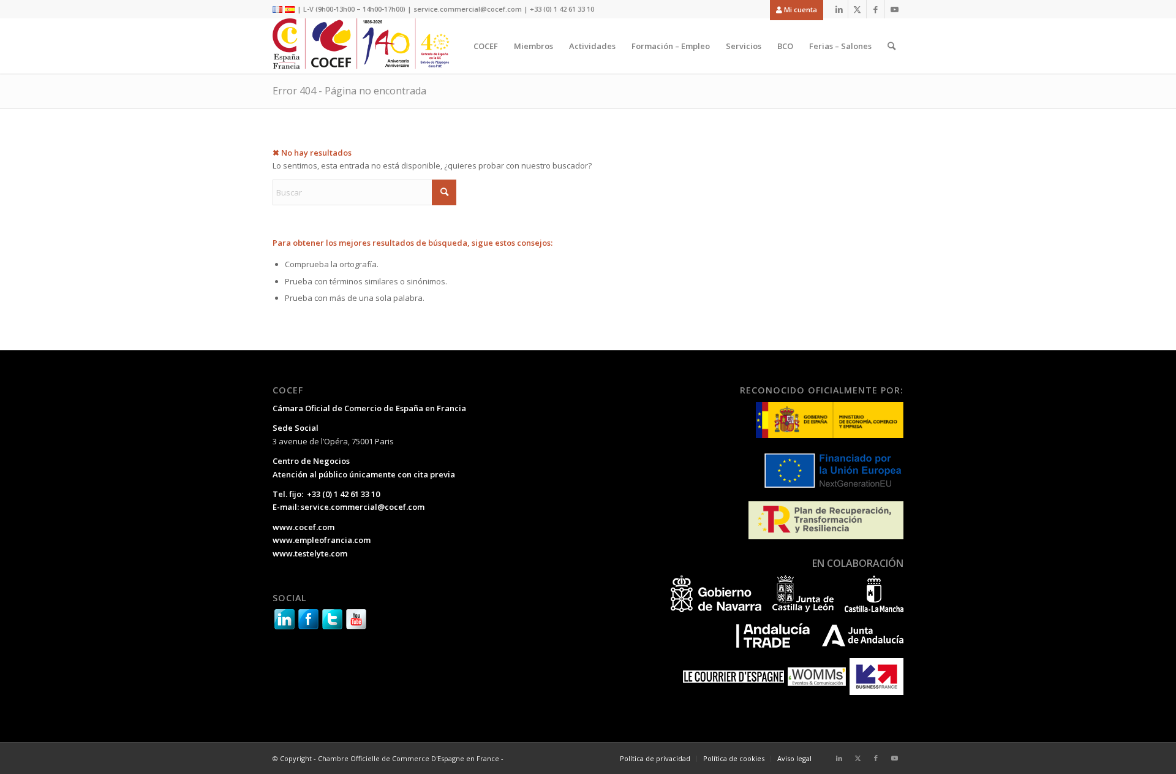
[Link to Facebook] (875, 9)
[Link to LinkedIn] (839, 9)
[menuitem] (793, 9)
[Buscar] (891, 46)
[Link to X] (857, 9)
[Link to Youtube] (894, 9)
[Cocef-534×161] (364, 46)
